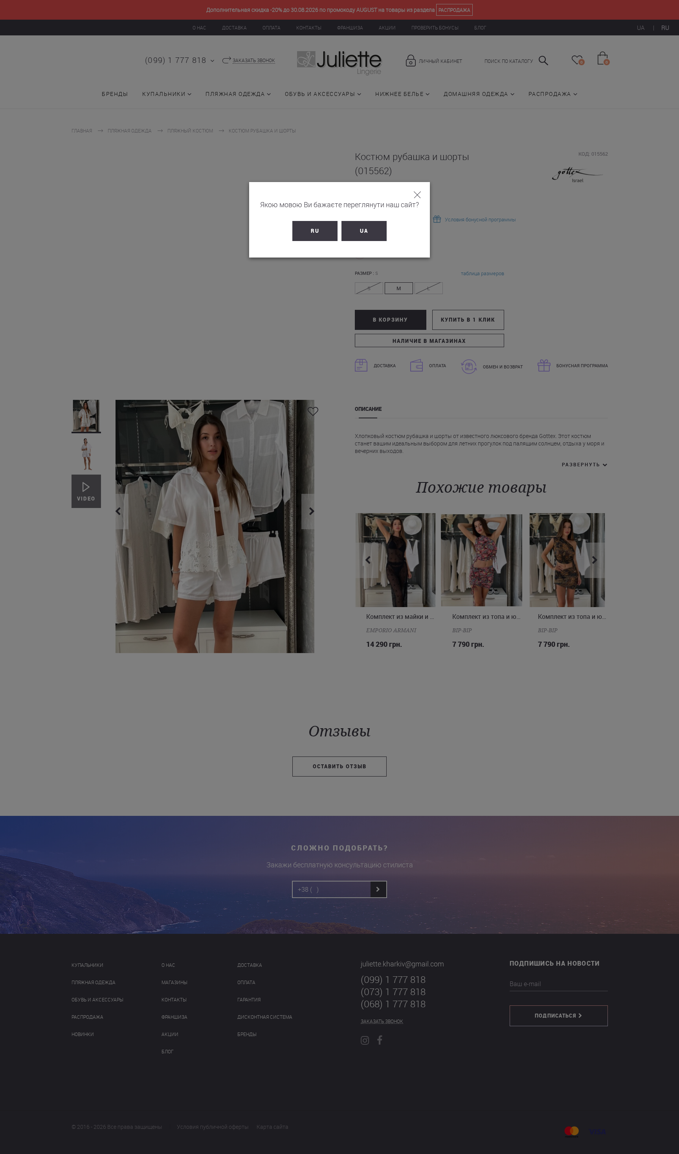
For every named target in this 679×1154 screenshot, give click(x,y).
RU (315, 230)
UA (364, 230)
